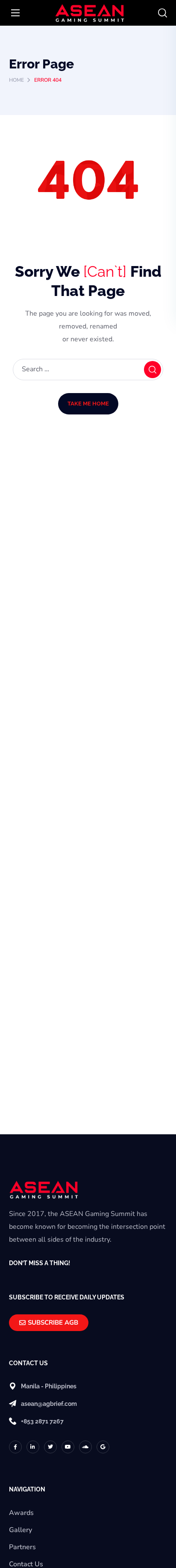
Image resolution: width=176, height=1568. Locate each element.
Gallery (20, 1530)
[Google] (103, 1447)
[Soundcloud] (85, 1447)
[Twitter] (50, 1447)
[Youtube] (68, 1447)
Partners (22, 1547)
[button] (162, 13)
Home (16, 80)
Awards (21, 1513)
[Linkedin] (32, 1447)
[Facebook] (15, 1447)
